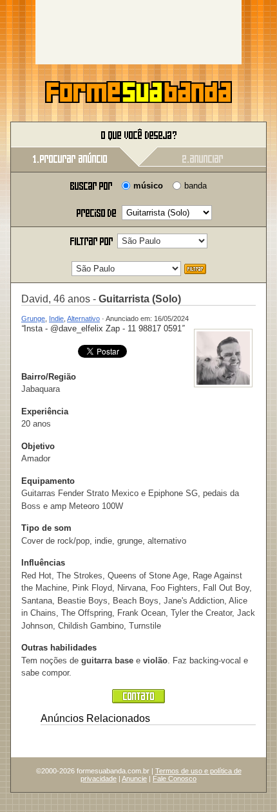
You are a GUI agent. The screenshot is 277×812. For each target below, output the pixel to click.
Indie (56, 318)
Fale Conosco (174, 778)
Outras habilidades (59, 647)
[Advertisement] (138, 32)
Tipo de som (46, 528)
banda (195, 185)
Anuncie (134, 778)
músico (148, 185)
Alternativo (83, 318)
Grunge (33, 318)
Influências (43, 562)
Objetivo (38, 446)
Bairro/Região (48, 377)
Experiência (44, 411)
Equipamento (48, 481)
